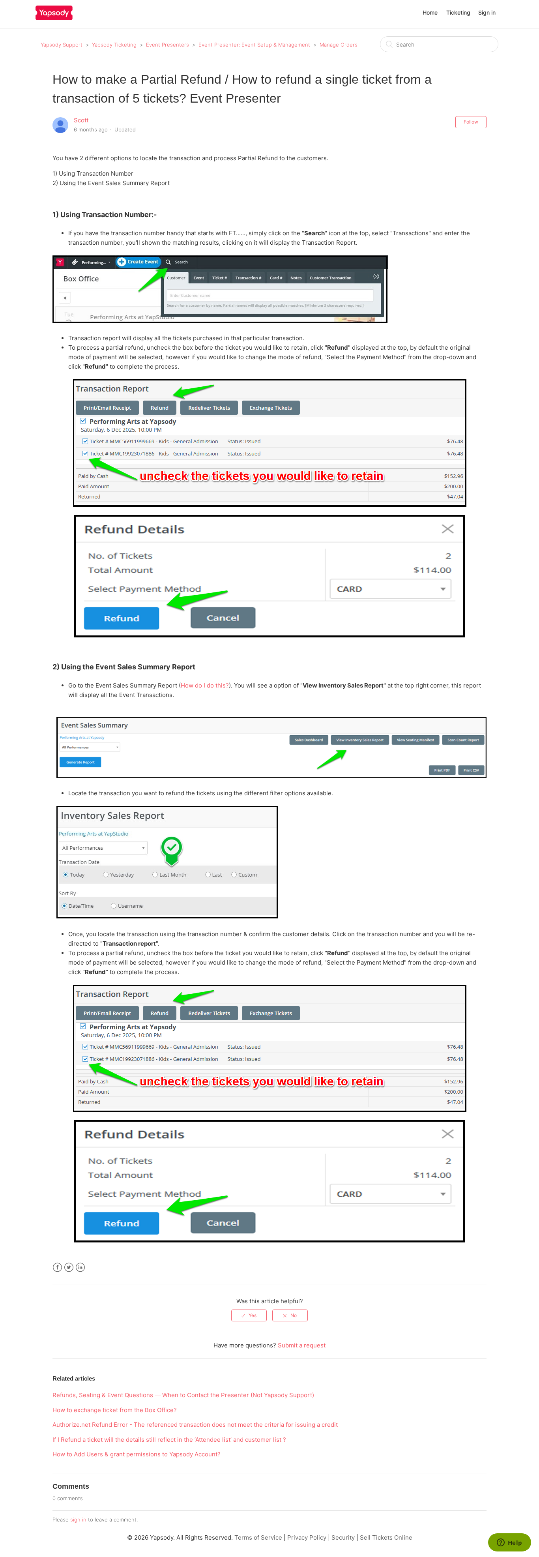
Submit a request (302, 1345)
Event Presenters (167, 44)
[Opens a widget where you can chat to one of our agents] (509, 1543)
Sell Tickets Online (386, 1537)
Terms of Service (258, 1537)
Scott (81, 120)
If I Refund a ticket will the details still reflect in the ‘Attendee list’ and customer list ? (169, 1439)
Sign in (487, 12)
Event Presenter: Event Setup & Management (254, 44)
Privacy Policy (306, 1537)
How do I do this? (205, 685)
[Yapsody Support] (54, 18)
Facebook (57, 1267)
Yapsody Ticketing (114, 44)
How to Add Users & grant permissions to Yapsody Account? (136, 1454)
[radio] (249, 1315)
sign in (78, 1519)
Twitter (69, 1267)
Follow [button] (471, 122)
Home (430, 12)
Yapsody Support (61, 44)
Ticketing (458, 12)
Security (343, 1537)
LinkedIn (80, 1267)
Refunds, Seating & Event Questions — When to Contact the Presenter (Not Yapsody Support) (183, 1395)
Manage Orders (338, 44)
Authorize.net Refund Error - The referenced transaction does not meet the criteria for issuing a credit (195, 1424)
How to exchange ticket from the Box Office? (114, 1410)
